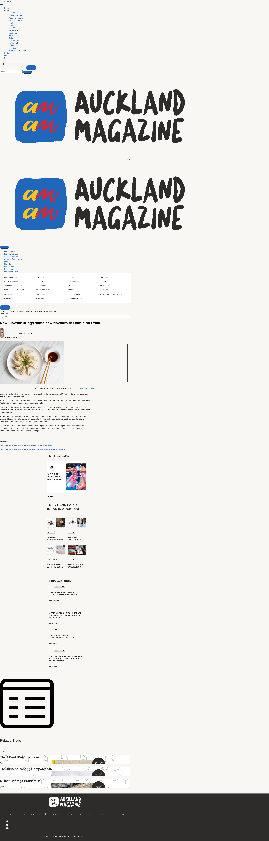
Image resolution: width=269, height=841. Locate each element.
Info (70, 277)
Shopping (104, 285)
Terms (99, 814)
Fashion (39, 277)
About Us (35, 814)
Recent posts (10, 311)
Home (6, 8)
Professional (73, 298)
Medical (71, 290)
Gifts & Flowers (43, 290)
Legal (70, 285)
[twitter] (7, 826)
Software (104, 290)
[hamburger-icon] (1, 4)
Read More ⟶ (54, 600)
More (6, 58)
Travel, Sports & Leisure (110, 294)
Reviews (7, 10)
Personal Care (74, 294)
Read (2, 763)
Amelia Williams (11, 337)
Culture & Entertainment (13, 259)
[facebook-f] (7, 822)
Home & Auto (9, 269)
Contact (56, 814)
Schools (103, 281)
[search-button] (27, 72)
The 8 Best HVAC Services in (21, 757)
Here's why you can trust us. (86, 388)
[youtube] (7, 829)
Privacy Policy (78, 814)
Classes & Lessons (11, 257)
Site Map (121, 814)
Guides (7, 53)
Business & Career (11, 254)
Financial (7, 264)
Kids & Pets (72, 281)
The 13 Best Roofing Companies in (26, 769)
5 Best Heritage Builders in (20, 781)
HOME (13, 814)
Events (6, 55)
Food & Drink (9, 267)
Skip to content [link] (5, 1)
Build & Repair (9, 251)
